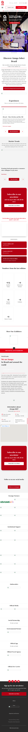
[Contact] (10, 3)
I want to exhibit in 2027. (8, 369)
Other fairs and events (14, 728)
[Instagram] (20, 3)
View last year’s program (7, 126)
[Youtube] (26, 3)
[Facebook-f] (22, 3)
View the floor (14, 411)
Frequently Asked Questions (14, 721)
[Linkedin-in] (24, 3)
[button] (2, 7)
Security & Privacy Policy (14, 719)
